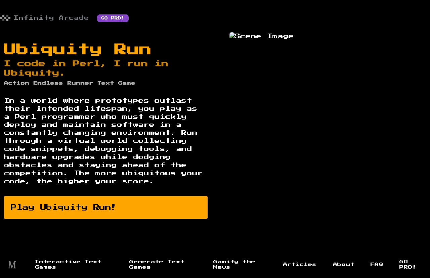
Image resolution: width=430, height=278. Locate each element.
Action (17, 83)
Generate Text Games (156, 264)
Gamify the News (234, 264)
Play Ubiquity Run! (64, 207)
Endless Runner (63, 83)
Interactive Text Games (68, 264)
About (343, 265)
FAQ (377, 265)
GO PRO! (113, 18)
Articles (300, 265)
